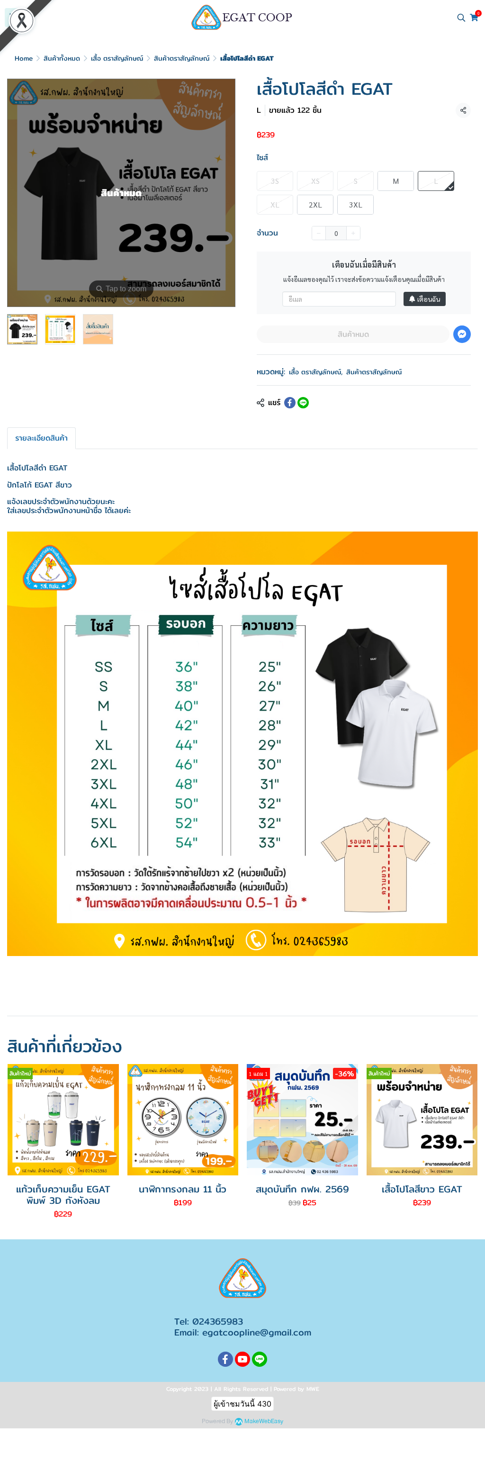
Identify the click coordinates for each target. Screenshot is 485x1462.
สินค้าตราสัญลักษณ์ (181, 58)
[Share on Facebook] (290, 402)
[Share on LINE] (303, 402)
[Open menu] (14, 17)
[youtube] (242, 1359)
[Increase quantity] (353, 233)
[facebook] (225, 1359)
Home (24, 58)
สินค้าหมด (353, 334)
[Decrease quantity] (318, 233)
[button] (461, 17)
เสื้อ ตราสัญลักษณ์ (117, 58)
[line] (259, 1359)
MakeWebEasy (263, 1421)
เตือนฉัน (428, 299)
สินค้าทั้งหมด (62, 58)
